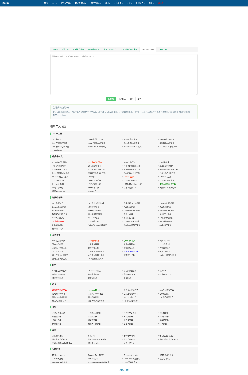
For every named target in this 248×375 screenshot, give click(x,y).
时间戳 (5, 3)
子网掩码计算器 (94, 313)
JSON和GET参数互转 (168, 147)
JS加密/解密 (164, 162)
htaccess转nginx (94, 290)
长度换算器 (56, 320)
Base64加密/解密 (167, 203)
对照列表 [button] (140, 3)
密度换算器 (128, 324)
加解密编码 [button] (95, 3)
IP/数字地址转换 (166, 218)
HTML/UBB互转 (94, 184)
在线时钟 (91, 336)
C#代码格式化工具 (59, 169)
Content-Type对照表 (96, 355)
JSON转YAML (58, 150)
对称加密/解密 (93, 207)
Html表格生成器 (58, 184)
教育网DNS (92, 278)
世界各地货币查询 (59, 339)
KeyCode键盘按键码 (132, 225)
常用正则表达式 (110, 49)
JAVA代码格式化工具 (96, 169)
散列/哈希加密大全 (59, 214)
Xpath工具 (162, 49)
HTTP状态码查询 (131, 301)
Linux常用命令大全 (131, 362)
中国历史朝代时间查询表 (62, 343)
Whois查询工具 (130, 297)
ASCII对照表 (93, 359)
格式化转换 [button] (80, 3)
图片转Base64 (58, 221)
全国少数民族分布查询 (169, 339)
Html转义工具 (165, 177)
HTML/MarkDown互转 (133, 184)
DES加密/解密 (165, 207)
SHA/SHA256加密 (167, 210)
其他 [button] (151, 3)
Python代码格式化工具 (169, 169)
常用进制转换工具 (59, 259)
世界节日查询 (129, 339)
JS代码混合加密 (59, 166)
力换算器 (163, 324)
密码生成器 (128, 214)
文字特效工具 (57, 251)
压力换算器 (128, 317)
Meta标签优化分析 (59, 301)
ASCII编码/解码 (166, 221)
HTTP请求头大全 (166, 355)
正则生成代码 (78, 49)
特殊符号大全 (93, 343)
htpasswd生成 (93, 218)
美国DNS (127, 278)
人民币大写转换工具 (96, 255)
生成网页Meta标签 (95, 294)
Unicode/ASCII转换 (131, 221)
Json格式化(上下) (95, 139)
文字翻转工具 (129, 248)
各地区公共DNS (58, 274)
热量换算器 (56, 317)
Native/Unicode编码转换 (98, 225)
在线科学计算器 (130, 313)
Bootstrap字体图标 (59, 362)
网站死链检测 (93, 297)
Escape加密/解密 (59, 207)
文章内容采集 (129, 241)
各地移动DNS (165, 274)
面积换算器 (164, 313)
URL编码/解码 (58, 225)
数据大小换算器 (94, 324)
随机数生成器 (129, 255)
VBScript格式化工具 (60, 177)
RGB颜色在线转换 (95, 259)
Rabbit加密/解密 (94, 210)
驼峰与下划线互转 (131, 251)
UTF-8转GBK (93, 221)
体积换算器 (92, 317)
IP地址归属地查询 (59, 271)
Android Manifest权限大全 (98, 362)
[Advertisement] (124, 27)
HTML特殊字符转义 (132, 359)
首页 (46, 3)
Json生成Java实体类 (96, 143)
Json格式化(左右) (131, 139)
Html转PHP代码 (94, 180)
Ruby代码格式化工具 (60, 173)
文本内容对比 (165, 244)
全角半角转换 (165, 251)
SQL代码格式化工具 (132, 169)
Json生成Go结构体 (131, 143)
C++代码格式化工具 (132, 173)
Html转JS (92, 177)
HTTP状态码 (57, 359)
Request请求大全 (131, 355)
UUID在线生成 (165, 214)
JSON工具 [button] (65, 3)
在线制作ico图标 (58, 294)
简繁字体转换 (165, 241)
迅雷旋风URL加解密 (132, 203)
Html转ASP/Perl (130, 180)
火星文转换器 (93, 244)
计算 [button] (129, 3)
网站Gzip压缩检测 (59, 297)
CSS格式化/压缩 (95, 162)
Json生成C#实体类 (59, 143)
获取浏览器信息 (130, 271)
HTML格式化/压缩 (59, 162)
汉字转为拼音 (57, 244)
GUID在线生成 (58, 218)
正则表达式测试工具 (60, 49)
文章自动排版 (93, 241)
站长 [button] (54, 3)
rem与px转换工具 (167, 290)
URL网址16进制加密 (96, 203)
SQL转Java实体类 (167, 143)
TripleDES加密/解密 (132, 210)
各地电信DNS (93, 274)
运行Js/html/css (147, 49)
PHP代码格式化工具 (132, 166)
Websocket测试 (94, 271)
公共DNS (163, 271)
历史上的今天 (129, 343)
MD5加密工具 (57, 203)
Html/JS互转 (129, 177)
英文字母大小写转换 (60, 255)
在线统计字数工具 (59, 248)
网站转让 (161, 3)
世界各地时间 (129, 336)
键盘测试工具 (57, 229)
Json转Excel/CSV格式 (133, 147)
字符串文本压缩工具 (96, 251)
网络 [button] (107, 3)
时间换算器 (128, 320)
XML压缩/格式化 (166, 166)
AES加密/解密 (129, 207)
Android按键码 (165, 225)
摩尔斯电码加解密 (95, 214)
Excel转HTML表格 (167, 180)
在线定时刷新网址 (131, 294)
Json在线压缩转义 (167, 139)
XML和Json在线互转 (60, 147)
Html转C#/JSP (58, 180)
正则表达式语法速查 (129, 49)
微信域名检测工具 (59, 290)
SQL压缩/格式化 (94, 166)
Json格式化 (56, 139)
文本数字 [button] (118, 3)
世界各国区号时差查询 (97, 339)
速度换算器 (164, 320)
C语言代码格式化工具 (97, 173)
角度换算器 (56, 324)
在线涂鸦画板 (57, 336)
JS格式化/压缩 (129, 162)
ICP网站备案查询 (166, 297)
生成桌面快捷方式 (131, 290)
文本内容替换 (129, 244)
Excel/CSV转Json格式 (97, 147)
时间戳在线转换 (124, 370)
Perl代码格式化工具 (167, 173)
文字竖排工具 (93, 248)
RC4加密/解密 (58, 210)
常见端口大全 (165, 359)
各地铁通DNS (57, 278)
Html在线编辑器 (58, 241)
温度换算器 (92, 320)
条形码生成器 (129, 218)
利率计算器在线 (58, 313)
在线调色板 (164, 294)
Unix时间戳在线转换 (168, 255)
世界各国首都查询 (167, 336)
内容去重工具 (165, 248)
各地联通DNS (129, 274)
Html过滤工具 (93, 49)
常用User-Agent (58, 355)
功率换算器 (164, 317)
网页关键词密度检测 (96, 301)
